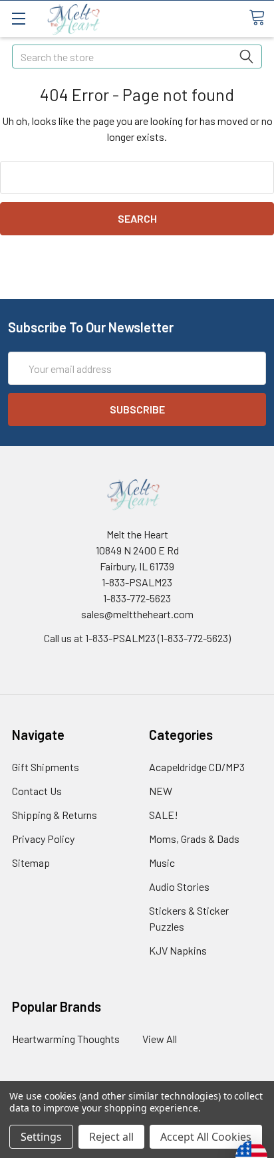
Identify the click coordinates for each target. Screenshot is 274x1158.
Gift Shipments (45, 766)
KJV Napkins (178, 950)
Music (162, 862)
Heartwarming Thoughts (66, 1038)
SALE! (163, 814)
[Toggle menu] (18, 18)
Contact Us (37, 790)
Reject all (111, 1136)
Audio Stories (179, 886)
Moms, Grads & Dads (194, 838)
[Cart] (261, 18)
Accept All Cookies (205, 1136)
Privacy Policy (43, 838)
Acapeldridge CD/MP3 (197, 766)
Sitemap (31, 862)
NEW (160, 790)
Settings (41, 1136)
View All (159, 1038)
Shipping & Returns (54, 814)
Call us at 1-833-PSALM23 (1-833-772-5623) (137, 638)
